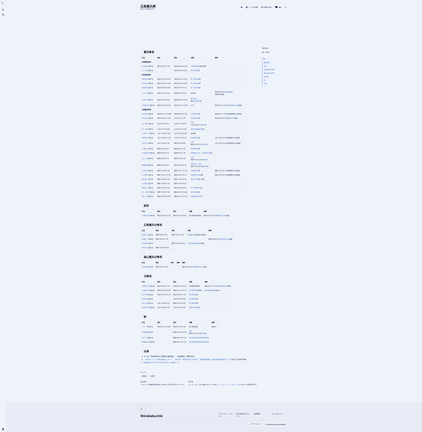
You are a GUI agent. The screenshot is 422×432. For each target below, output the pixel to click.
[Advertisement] (214, 28)
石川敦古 (145, 83)
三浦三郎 (145, 171)
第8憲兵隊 (194, 70)
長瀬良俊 (145, 88)
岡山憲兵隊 (194, 118)
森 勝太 (145, 124)
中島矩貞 (145, 100)
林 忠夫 (145, 70)
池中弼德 (145, 295)
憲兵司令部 (194, 179)
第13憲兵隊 (193, 290)
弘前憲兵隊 (194, 114)
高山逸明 (145, 114)
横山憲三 (145, 179)
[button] (274, 56)
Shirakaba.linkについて (243, 415)
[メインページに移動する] (3, 3)
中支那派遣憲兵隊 (193, 243)
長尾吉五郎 (146, 307)
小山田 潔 (146, 133)
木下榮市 (145, 175)
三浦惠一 (145, 149)
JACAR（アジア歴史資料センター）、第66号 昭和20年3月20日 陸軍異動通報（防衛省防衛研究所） (187, 359)
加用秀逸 (145, 332)
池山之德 (145, 303)
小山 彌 (145, 158)
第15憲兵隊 (195, 79)
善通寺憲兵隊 (193, 307)
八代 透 (145, 93)
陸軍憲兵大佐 (233, 105)
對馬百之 (145, 235)
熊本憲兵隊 (194, 192)
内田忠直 (145, 79)
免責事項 (257, 414)
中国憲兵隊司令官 (197, 196)
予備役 (204, 125)
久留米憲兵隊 (206, 153)
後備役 (230, 92)
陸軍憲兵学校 (195, 175)
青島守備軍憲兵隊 (197, 129)
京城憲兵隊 (194, 138)
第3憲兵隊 (192, 295)
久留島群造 (146, 153)
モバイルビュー (277, 414)
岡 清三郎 (146, 192)
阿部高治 (145, 299)
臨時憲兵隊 (208, 290)
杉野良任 (145, 248)
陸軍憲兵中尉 (223, 286)
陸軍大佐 (194, 164)
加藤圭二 (145, 239)
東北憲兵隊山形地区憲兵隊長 (199, 338)
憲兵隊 (144, 376)
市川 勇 (145, 338)
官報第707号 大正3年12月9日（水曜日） (161, 362)
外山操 (146, 356)
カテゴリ (143, 372)
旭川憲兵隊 (193, 303)
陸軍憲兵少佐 (224, 239)
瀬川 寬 (145, 196)
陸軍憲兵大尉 (221, 215)
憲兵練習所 (196, 101)
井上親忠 (145, 66)
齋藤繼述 (145, 165)
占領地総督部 (195, 66)
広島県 (152, 376)
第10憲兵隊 (195, 88)
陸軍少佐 (231, 118)
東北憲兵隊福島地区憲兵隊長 (199, 342)
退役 (192, 105)
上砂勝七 (145, 183)
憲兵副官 (194, 99)
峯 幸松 (145, 129)
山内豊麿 (145, 243)
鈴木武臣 (145, 118)
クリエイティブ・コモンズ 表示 (230, 384)
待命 (192, 122)
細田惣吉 (145, 138)
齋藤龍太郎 (146, 342)
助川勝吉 (145, 267)
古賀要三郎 (146, 105)
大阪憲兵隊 (194, 171)
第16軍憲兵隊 (196, 188)
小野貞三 (145, 143)
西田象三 (145, 188)
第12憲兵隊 (195, 83)
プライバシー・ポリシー (225, 415)
